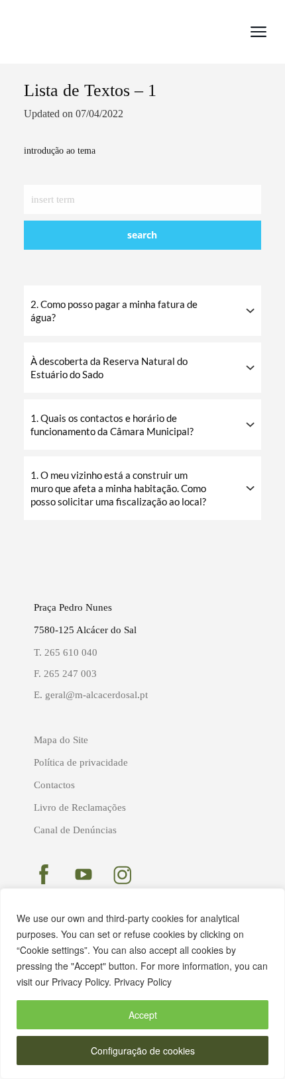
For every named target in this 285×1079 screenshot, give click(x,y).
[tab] (142, 310)
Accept (143, 1014)
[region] (142, 983)
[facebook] (44, 874)
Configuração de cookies (143, 1050)
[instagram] (122, 875)
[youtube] (83, 874)
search (142, 235)
